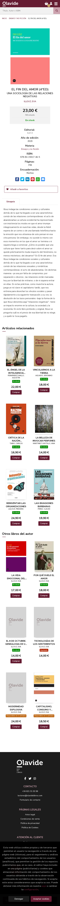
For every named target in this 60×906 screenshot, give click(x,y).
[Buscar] (56, 10)
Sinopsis (10, 201)
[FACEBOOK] (25, 778)
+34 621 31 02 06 (30, 791)
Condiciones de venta (30, 819)
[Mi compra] (46, 3)
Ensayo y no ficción (17, 18)
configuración (31, 889)
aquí (44, 886)
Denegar (19, 898)
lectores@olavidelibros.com (30, 795)
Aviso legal (30, 814)
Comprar (16, 392)
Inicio (4, 18)
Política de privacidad (30, 823)
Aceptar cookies (41, 898)
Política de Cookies (30, 827)
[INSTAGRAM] (35, 778)
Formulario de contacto (30, 800)
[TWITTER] (30, 778)
